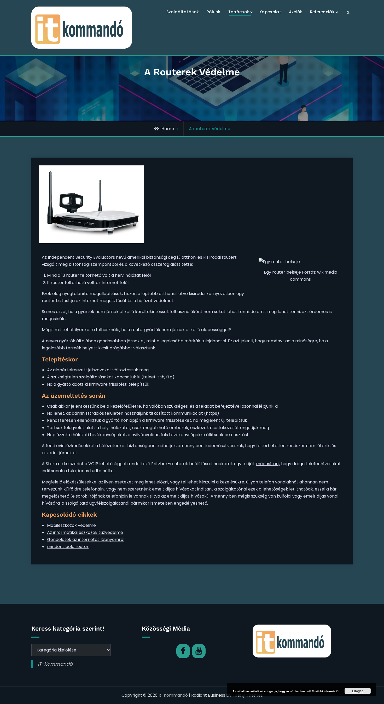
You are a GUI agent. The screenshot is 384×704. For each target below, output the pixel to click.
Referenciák (322, 12)
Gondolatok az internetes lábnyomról (85, 539)
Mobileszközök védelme (71, 525)
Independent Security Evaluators (82, 257)
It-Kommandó (173, 695)
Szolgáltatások (182, 12)
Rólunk (213, 12)
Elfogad (357, 691)
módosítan (267, 464)
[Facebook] (183, 651)
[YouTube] (199, 651)
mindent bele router (68, 547)
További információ (325, 691)
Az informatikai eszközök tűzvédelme (85, 532)
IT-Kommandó (55, 664)
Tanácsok (238, 12)
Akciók (295, 12)
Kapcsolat (270, 12)
